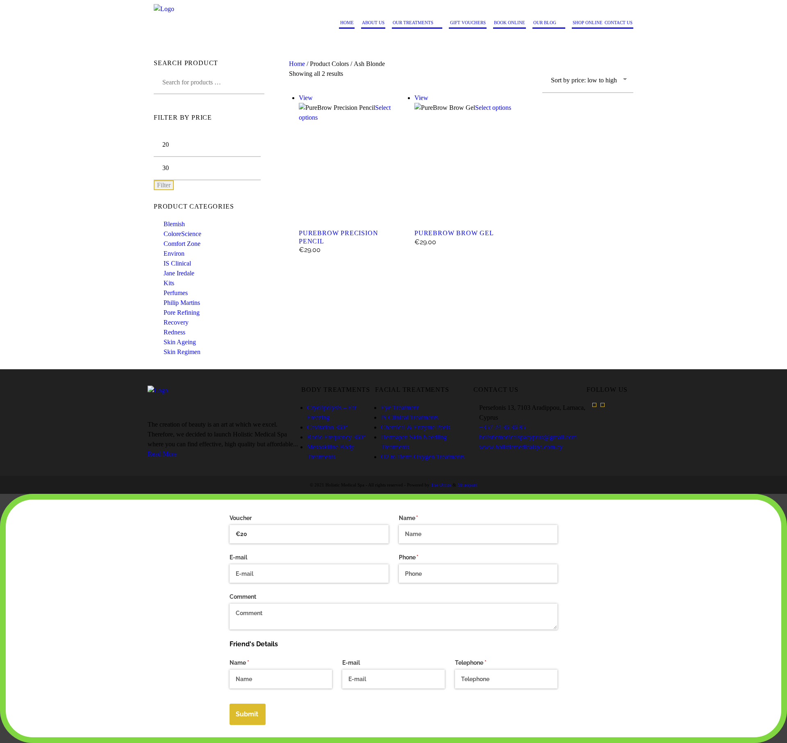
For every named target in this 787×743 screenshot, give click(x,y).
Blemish (174, 223)
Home (297, 63)
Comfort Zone (182, 243)
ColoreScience (182, 233)
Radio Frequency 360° (336, 437)
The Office (441, 484)
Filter (164, 185)
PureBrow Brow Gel (454, 232)
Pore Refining (182, 312)
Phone (420, 557)
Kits (169, 282)
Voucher (241, 518)
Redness (174, 332)
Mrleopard (467, 484)
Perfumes (176, 292)
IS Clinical (177, 263)
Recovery (176, 322)
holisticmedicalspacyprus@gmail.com (528, 437)
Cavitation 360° (327, 427)
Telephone (482, 662)
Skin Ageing (180, 342)
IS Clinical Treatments (409, 417)
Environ (174, 253)
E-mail (238, 557)
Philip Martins (182, 302)
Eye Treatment (400, 407)
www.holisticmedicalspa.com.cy (521, 446)
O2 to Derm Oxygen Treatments (422, 456)
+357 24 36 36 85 (502, 427)
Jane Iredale (179, 273)
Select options (493, 107)
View (306, 97)
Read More (162, 453)
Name (420, 518)
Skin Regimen (182, 351)
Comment (243, 596)
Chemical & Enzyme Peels (415, 427)
